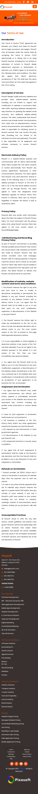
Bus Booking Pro (7, 647)
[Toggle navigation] (35, 6)
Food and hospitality (9, 696)
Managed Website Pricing (11, 720)
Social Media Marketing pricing (13, 723)
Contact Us (11, 752)
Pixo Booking (6, 658)
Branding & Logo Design (10, 731)
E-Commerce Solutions (10, 615)
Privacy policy (26, 754)
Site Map (11, 754)
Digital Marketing (8, 622)
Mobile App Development (11, 608)
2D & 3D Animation (8, 630)
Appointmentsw (7, 654)
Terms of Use (27, 756)
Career (27, 752)
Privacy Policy (12, 230)
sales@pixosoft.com (11, 568)
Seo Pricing (6, 727)
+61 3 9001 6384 (9, 572)
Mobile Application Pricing (11, 742)
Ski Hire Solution (7, 650)
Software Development (10, 597)
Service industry (7, 699)
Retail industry (7, 703)
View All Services (8, 633)
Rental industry (7, 706)
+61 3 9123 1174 (9, 576)
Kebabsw (5, 671)
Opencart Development (10, 619)
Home (11, 749)
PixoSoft (22, 769)
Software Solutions (10, 640)
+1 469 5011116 (8, 587)
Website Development (10, 611)
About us (27, 749)
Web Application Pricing (10, 738)
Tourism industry (8, 692)
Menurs (4, 661)
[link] (19, 780)
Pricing (5, 713)
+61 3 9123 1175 (9, 579)
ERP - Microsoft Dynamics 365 (13, 601)
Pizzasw (4, 675)
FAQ (11, 759)
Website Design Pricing (10, 716)
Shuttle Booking (7, 667)
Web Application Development (13, 604)
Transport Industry (8, 688)
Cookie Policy (11, 756)
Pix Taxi (4, 664)
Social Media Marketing (10, 626)
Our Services (7, 593)
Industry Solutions (10, 681)
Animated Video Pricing (10, 734)
